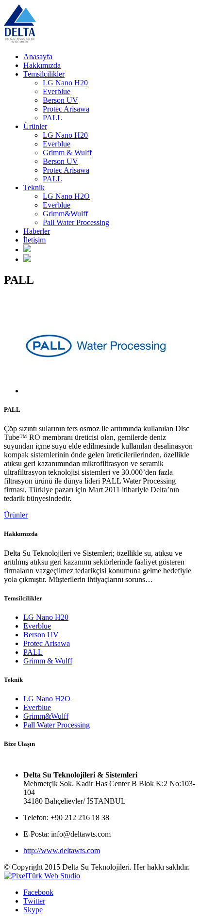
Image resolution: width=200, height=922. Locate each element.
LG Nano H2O (66, 196)
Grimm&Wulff (65, 214)
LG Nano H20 (65, 83)
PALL (52, 117)
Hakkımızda (42, 65)
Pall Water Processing (76, 222)
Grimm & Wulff (67, 152)
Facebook (38, 892)
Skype (33, 910)
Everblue (56, 91)
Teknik (34, 187)
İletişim (34, 240)
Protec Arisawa (66, 109)
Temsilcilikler (44, 74)
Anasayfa (37, 56)
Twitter (34, 901)
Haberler (36, 231)
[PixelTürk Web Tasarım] (42, 876)
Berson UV (60, 100)
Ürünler (35, 126)
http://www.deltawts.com (61, 850)
